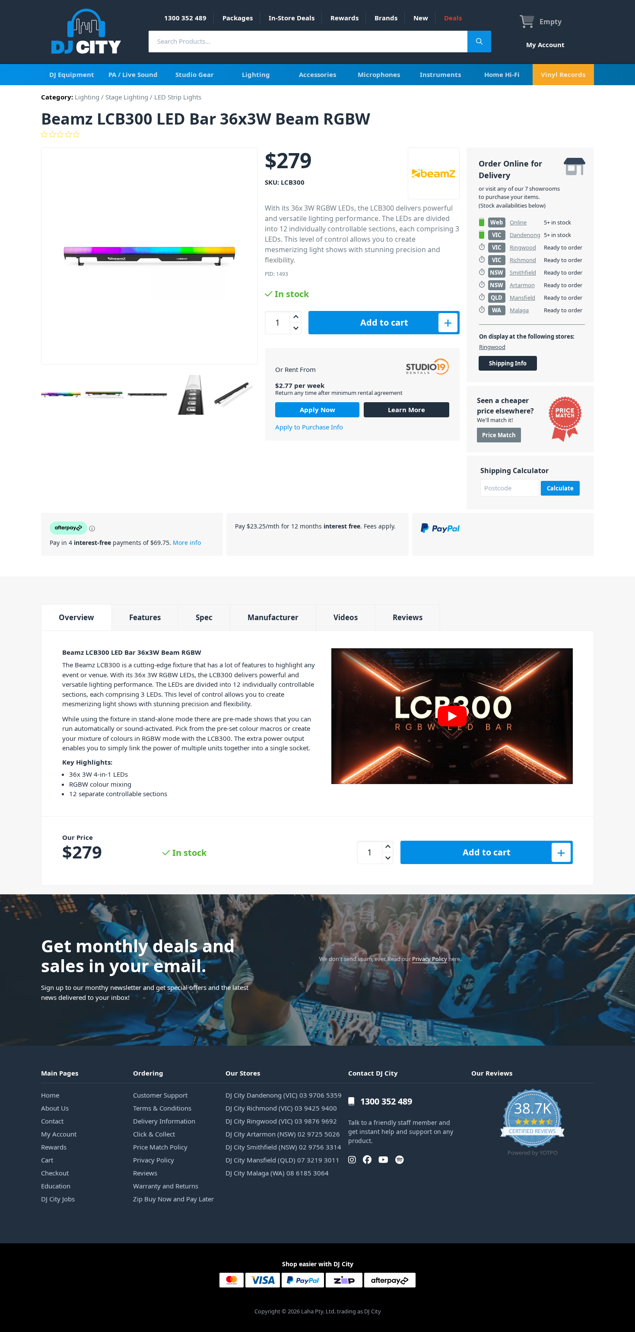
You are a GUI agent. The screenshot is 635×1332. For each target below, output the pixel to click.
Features (145, 617)
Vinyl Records (563, 74)
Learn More (406, 409)
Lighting (256, 74)
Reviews (407, 617)
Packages (237, 17)
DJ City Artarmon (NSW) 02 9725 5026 (282, 1134)
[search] (308, 41)
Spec (204, 617)
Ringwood (523, 247)
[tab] (76, 617)
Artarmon (522, 285)
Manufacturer (273, 617)
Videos (345, 617)
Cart (47, 1160)
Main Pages (59, 1073)
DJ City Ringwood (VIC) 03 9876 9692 (281, 1121)
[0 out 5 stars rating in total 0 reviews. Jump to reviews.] (317, 134)
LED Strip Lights (177, 97)
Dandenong (525, 235)
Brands (386, 17)
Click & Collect (154, 1134)
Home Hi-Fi (502, 74)
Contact (52, 1121)
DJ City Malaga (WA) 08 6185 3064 (277, 1173)
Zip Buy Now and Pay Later (173, 1198)
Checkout (55, 1173)
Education (55, 1186)
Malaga (519, 310)
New (420, 17)
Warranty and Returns (165, 1186)
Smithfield (523, 272)
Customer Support (160, 1095)
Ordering (148, 1073)
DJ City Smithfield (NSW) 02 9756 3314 (283, 1147)
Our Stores (242, 1073)
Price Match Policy (160, 1147)
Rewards (344, 17)
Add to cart (384, 322)
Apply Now (317, 409)
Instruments (440, 74)
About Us (55, 1108)
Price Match (499, 435)
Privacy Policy (429, 959)
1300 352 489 (185, 17)
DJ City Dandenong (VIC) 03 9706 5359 (283, 1095)
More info (187, 542)
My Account (545, 44)
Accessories (317, 74)
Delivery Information (164, 1121)
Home (50, 1095)
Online (518, 222)
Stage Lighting (126, 97)
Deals (453, 17)
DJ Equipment (71, 74)
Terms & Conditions (162, 1108)
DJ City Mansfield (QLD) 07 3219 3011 (282, 1160)
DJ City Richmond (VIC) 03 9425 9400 (281, 1108)
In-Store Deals (291, 17)
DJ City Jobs (58, 1198)
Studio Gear (194, 74)
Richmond (523, 260)
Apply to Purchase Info (309, 427)
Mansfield (522, 297)
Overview (76, 617)
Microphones (379, 74)
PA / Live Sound (133, 74)
